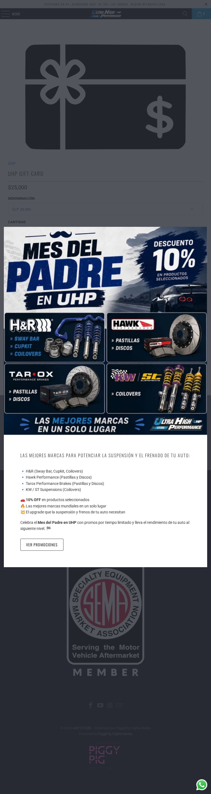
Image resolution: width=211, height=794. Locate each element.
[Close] (202, 232)
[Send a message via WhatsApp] (201, 784)
